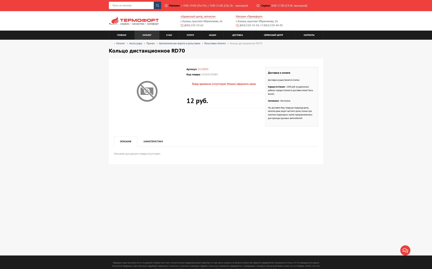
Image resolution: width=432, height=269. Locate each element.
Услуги (190, 35)
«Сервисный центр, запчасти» (198, 16)
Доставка (237, 35)
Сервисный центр (273, 35)
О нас (169, 35)
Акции (212, 35)
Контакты (309, 35)
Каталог (147, 35)
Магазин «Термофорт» (249, 16)
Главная (121, 35)
